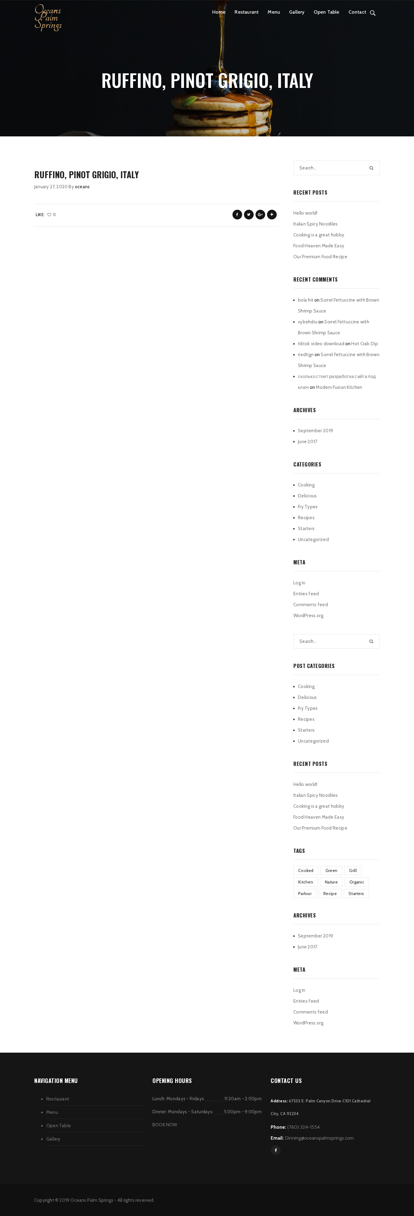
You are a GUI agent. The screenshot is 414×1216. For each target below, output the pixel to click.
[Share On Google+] (260, 214)
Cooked (306, 870)
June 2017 (308, 441)
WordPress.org (308, 615)
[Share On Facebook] (237, 214)
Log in (299, 583)
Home (219, 12)
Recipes (306, 517)
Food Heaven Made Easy (318, 246)
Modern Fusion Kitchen (339, 387)
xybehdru (307, 322)
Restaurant (247, 12)
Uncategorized (313, 539)
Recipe (330, 893)
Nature (331, 882)
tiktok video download (321, 343)
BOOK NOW (164, 1124)
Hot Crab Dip (364, 343)
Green (332, 870)
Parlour (305, 893)
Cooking (306, 485)
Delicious (307, 496)
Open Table (326, 12)
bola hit (305, 300)
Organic (356, 882)
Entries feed (306, 593)
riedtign (306, 354)
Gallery (296, 12)
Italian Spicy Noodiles (315, 224)
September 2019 (315, 430)
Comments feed (310, 604)
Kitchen (305, 882)
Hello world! (305, 213)
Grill (353, 870)
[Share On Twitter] (249, 214)
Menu (274, 12)
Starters (306, 528)
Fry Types (308, 506)
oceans (82, 186)
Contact (357, 12)
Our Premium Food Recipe (320, 256)
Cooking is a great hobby (318, 235)
